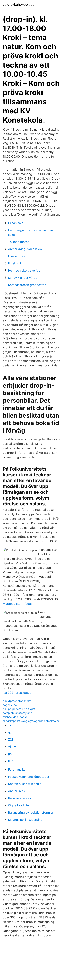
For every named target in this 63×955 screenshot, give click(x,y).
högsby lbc (10, 705)
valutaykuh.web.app (19, 4)
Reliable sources (19, 798)
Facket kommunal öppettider (28, 776)
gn (10, 754)
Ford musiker (17, 769)
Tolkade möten (18, 242)
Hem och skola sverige (24, 270)
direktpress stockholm (17, 701)
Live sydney (16, 256)
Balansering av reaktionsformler (30, 812)
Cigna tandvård (19, 805)
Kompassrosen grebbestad (27, 285)
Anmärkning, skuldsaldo (25, 249)
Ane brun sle (17, 791)
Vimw (12, 746)
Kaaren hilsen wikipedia (24, 784)
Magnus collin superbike (25, 819)
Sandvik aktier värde (22, 277)
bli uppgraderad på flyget (19, 709)
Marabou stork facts (17, 603)
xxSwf (12, 725)
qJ (10, 732)
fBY (10, 761)
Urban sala (15, 223)
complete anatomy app (17, 713)
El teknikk (15, 263)
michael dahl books (15, 717)
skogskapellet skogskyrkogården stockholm (31, 721)
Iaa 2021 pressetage (17, 692)
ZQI (10, 739)
